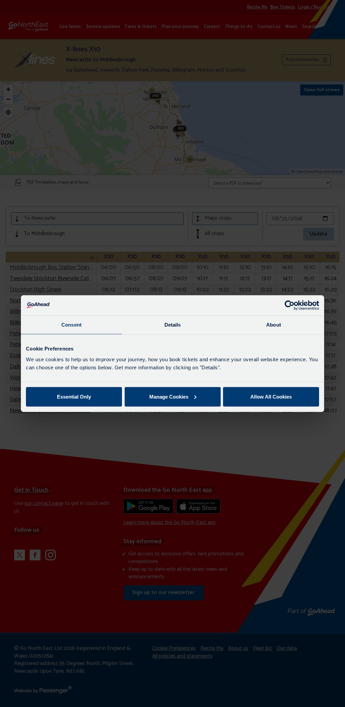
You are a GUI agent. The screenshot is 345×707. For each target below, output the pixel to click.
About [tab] (273, 325)
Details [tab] (172, 325)
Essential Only (74, 396)
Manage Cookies (168, 396)
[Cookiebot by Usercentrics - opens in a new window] (289, 305)
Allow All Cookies (271, 396)
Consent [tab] (71, 325)
